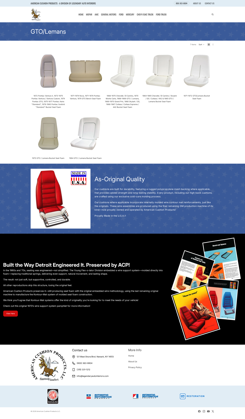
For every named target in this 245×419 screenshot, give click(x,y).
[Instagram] (203, 411)
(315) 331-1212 (83, 369)
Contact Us (209, 3)
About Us (197, 3)
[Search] (212, 14)
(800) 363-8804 (84, 363)
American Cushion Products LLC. (48, 411)
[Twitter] (212, 411)
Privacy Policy (135, 367)
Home (131, 355)
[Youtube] (208, 411)
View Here (10, 313)
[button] (201, 44)
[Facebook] (199, 411)
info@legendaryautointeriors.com (93, 376)
